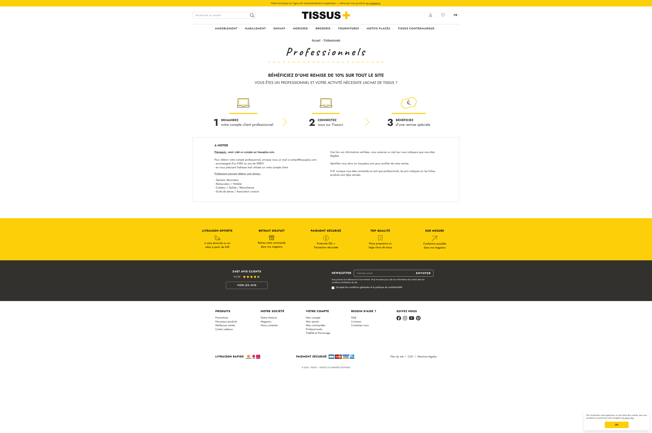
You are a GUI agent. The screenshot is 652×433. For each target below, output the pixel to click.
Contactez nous (360, 325)
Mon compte (313, 318)
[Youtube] (411, 318)
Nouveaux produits (226, 321)
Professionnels (314, 329)
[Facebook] (398, 318)
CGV (410, 356)
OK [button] (617, 424)
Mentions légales (427, 356)
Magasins (266, 321)
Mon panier (312, 321)
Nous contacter (269, 325)
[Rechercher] (252, 15)
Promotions (221, 318)
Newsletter (341, 273)
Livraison (356, 321)
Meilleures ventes (225, 325)
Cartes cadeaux (224, 329)
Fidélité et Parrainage (318, 333)
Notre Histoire (269, 318)
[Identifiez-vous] (430, 15)
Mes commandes (315, 325)
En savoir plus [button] (628, 418)
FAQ (353, 318)
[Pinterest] (418, 318)
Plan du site (397, 356)
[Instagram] (405, 318)
